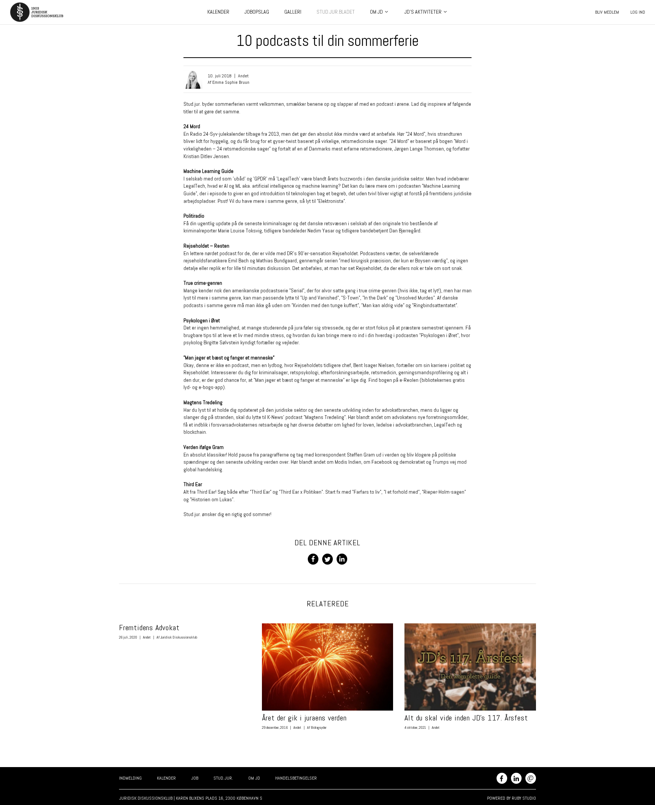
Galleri (292, 11)
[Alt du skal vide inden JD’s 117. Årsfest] (470, 667)
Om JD (376, 11)
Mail (530, 777)
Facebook (502, 778)
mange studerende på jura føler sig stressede (295, 327)
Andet (243, 76)
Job (194, 778)
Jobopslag (256, 11)
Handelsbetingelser (296, 778)
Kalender (218, 11)
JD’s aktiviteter (423, 11)
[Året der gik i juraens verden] (327, 667)
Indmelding (130, 778)
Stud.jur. (223, 778)
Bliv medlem (607, 12)
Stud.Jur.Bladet (336, 11)
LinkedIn (516, 778)
